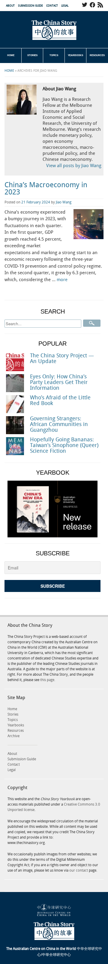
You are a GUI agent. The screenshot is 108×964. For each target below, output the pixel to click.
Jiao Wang (63, 202)
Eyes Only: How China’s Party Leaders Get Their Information (59, 382)
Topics (54, 55)
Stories (32, 55)
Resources (97, 55)
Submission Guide (30, 6)
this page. (47, 680)
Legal (64, 6)
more (62, 280)
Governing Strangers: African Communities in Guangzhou (59, 424)
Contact (52, 6)
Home (10, 55)
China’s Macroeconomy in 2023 (45, 188)
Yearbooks (75, 55)
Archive (14, 736)
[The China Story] (54, 30)
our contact (78, 870)
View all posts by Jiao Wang (73, 166)
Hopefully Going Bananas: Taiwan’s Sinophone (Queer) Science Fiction (64, 445)
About (10, 6)
